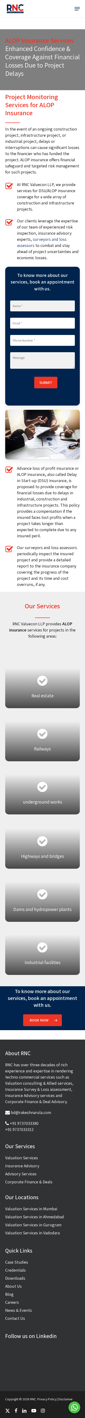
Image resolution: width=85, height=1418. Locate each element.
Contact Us (15, 1318)
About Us (13, 1286)
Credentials (15, 1270)
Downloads (15, 1278)
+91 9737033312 (19, 1129)
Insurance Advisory (22, 1165)
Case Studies (16, 1262)
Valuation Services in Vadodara (32, 1233)
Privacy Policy (46, 1399)
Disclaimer (65, 1399)
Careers (12, 1302)
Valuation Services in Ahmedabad (34, 1216)
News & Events (18, 1310)
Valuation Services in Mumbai (31, 1208)
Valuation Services (21, 1157)
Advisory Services (21, 1174)
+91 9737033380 (24, 1123)
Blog (9, 1294)
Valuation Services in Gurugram (33, 1225)
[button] (77, 8)
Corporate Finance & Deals (28, 1182)
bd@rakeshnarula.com (31, 1112)
